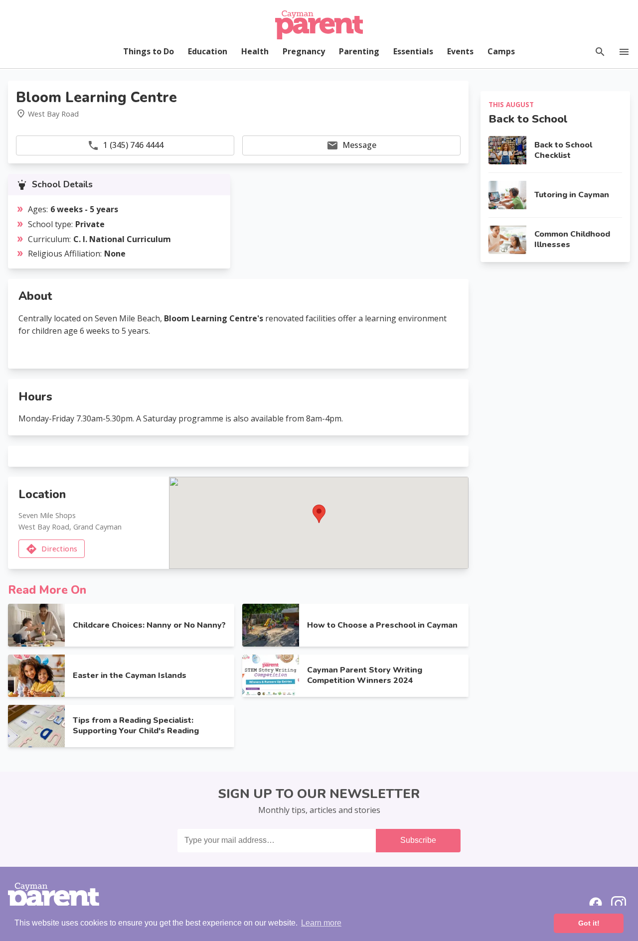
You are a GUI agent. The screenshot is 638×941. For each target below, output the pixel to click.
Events (460, 51)
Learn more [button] (321, 923)
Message (359, 144)
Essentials (413, 51)
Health (255, 51)
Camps (501, 51)
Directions (59, 548)
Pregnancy (304, 51)
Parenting (359, 51)
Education (207, 51)
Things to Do (148, 51)
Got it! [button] (589, 923)
